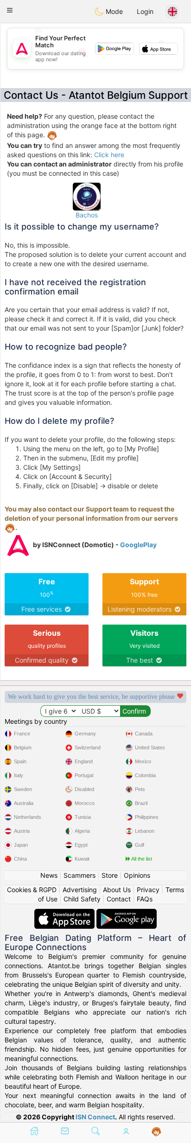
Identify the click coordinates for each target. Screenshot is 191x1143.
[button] (9, 10)
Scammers (80, 875)
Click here (109, 155)
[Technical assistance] (156, 1132)
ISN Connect (95, 1117)
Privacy (148, 890)
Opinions (137, 875)
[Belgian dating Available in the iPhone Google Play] (126, 913)
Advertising (80, 890)
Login (145, 11)
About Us (117, 890)
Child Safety (82, 899)
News (48, 875)
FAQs (145, 899)
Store (110, 875)
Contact (119, 899)
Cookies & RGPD (32, 890)
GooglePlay (138, 545)
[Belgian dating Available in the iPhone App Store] (65, 913)
